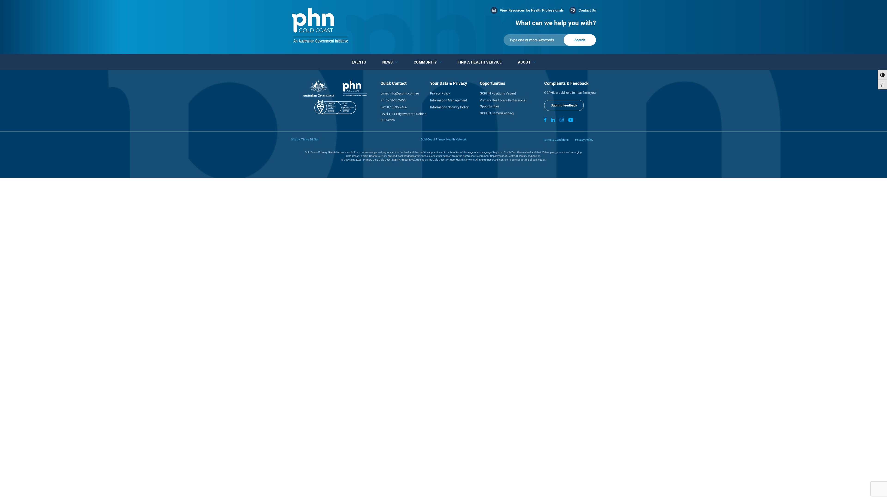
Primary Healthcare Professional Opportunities (503, 103)
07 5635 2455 (396, 100)
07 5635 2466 (397, 107)
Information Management (448, 100)
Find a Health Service (480, 62)
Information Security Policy (449, 107)
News (387, 62)
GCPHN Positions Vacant (498, 93)
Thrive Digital (309, 139)
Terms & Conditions (556, 139)
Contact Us (587, 10)
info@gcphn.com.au (404, 93)
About (524, 62)
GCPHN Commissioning (497, 113)
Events (359, 62)
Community (425, 62)
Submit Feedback (564, 105)
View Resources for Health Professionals (532, 10)
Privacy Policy (440, 93)
